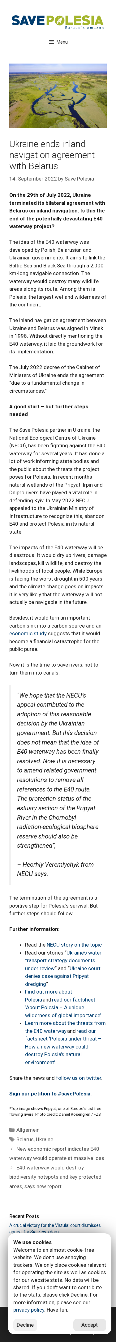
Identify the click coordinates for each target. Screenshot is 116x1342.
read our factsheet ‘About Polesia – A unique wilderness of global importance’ (63, 1007)
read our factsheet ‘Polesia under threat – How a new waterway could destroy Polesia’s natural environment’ (63, 1046)
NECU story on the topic (74, 945)
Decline (25, 1325)
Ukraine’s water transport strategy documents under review (63, 960)
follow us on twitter (78, 1078)
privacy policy (28, 1310)
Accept (89, 1325)
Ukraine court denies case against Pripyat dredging (63, 976)
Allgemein (28, 1130)
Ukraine (44, 1139)
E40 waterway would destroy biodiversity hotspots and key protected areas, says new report (55, 1177)
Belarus (25, 1139)
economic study (28, 633)
